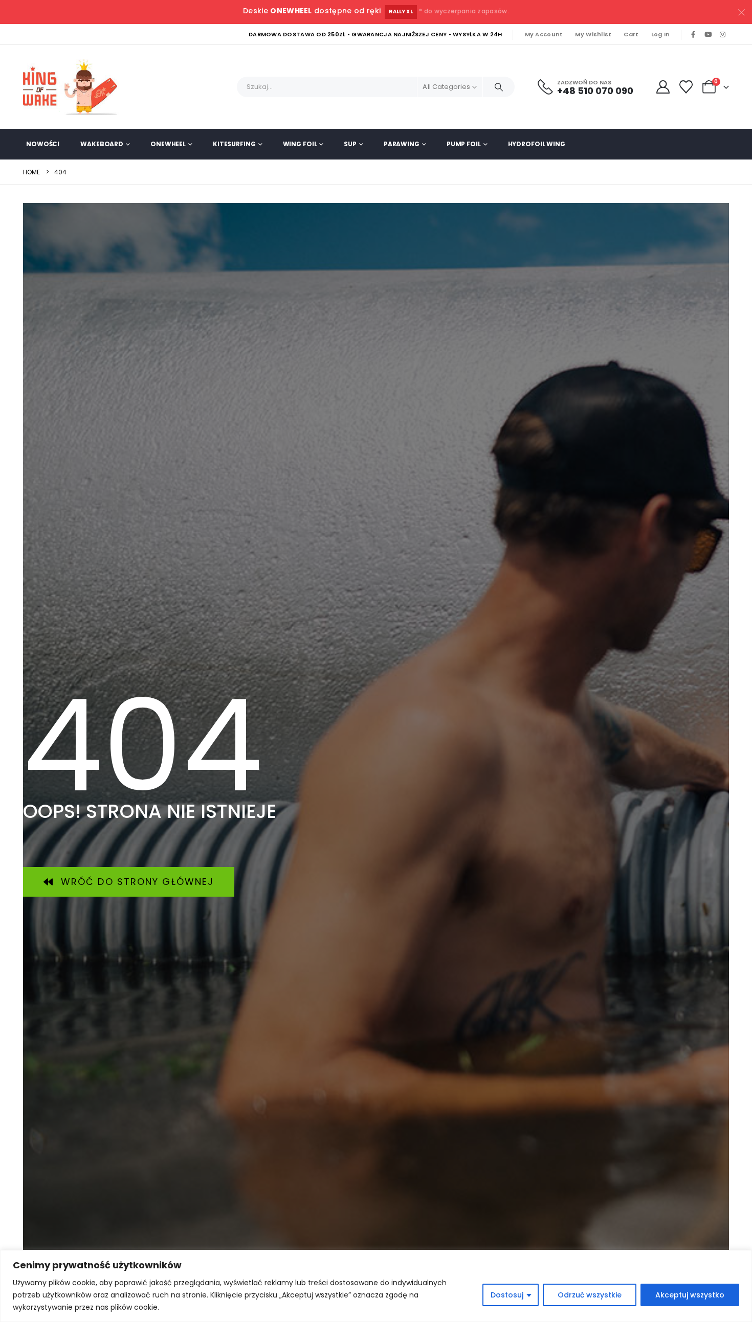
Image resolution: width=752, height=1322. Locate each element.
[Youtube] (708, 34)
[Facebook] (693, 34)
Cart (631, 34)
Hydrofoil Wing (536, 144)
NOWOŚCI (42, 144)
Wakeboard (101, 144)
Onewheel (168, 144)
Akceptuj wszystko (689, 1295)
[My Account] (663, 87)
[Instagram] (722, 34)
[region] (376, 1286)
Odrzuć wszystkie (590, 1295)
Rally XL (401, 11)
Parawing (401, 144)
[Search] (499, 87)
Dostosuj (507, 1295)
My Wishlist (593, 34)
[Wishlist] (686, 87)
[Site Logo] (74, 87)
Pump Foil (464, 144)
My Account (544, 34)
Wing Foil (300, 144)
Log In (660, 34)
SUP (350, 144)
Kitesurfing (234, 144)
